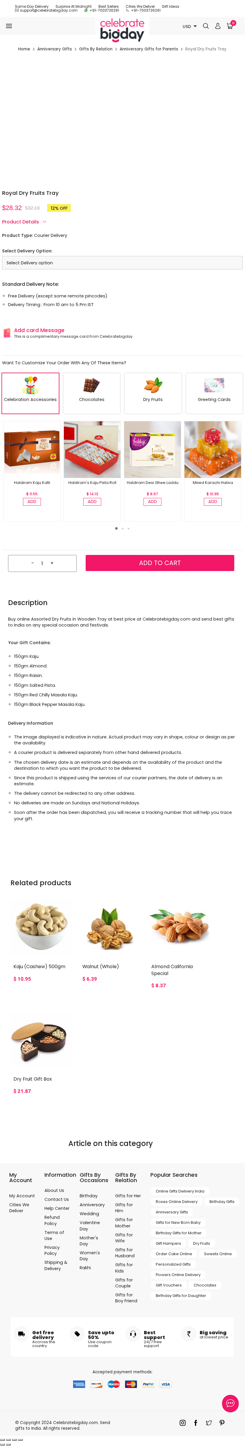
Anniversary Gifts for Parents (149, 49)
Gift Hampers (168, 1243)
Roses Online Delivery (177, 1201)
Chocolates (205, 1285)
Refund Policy (52, 1220)
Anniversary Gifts (54, 49)
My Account (22, 1196)
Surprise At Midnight (74, 6)
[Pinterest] (223, 1424)
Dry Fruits (201, 1243)
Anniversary (92, 1205)
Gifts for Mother (124, 1223)
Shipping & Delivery (55, 1265)
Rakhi (85, 1268)
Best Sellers (108, 6)
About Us (54, 1190)
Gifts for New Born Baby (178, 1222)
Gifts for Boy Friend (126, 1298)
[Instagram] (184, 1424)
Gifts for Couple (124, 1283)
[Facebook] (197, 1424)
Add (31, 502)
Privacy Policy (52, 1250)
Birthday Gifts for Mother (179, 1233)
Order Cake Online (174, 1254)
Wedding (89, 1214)
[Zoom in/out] (20, 1440)
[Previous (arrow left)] (2, 1445)
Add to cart (160, 563)
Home (24, 49)
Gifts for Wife (124, 1238)
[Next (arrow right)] (8, 1445)
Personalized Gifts (173, 1264)
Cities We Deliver (140, 6)
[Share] (8, 1440)
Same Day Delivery (32, 6)
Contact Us (56, 1199)
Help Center (57, 1208)
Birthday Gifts (222, 1201)
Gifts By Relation (96, 49)
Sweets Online (218, 1254)
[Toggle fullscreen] (14, 1440)
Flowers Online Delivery (178, 1275)
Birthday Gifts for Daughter (181, 1295)
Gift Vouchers (169, 1285)
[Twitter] (210, 1424)
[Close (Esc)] (2, 1440)
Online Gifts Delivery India (180, 1191)
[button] (116, 528)
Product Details (21, 221)
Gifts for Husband (125, 1253)
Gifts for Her (128, 1196)
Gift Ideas (170, 6)
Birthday (89, 1196)
